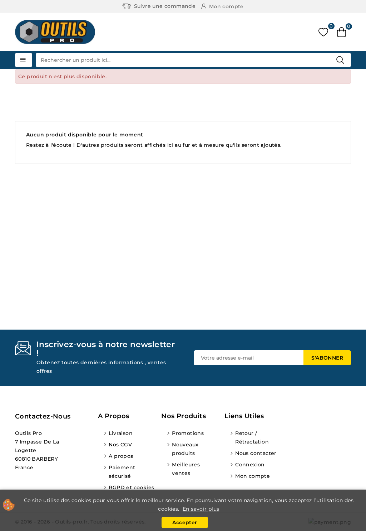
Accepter (184, 522)
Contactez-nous (43, 416)
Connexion (250, 464)
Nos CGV (120, 444)
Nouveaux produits (185, 448)
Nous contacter (256, 453)
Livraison (121, 433)
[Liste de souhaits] (323, 32)
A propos (121, 456)
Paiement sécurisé (122, 471)
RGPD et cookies (131, 487)
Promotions (188, 433)
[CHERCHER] (340, 60)
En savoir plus (201, 509)
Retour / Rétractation (252, 437)
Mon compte (252, 476)
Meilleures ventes (186, 468)
